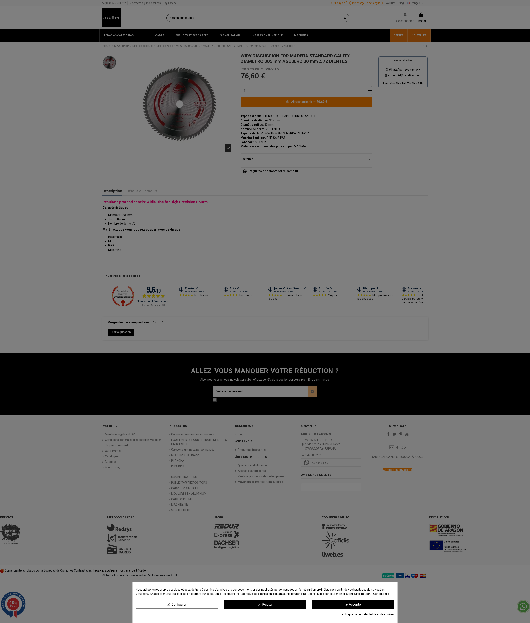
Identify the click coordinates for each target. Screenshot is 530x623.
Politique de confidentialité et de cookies (368, 614)
